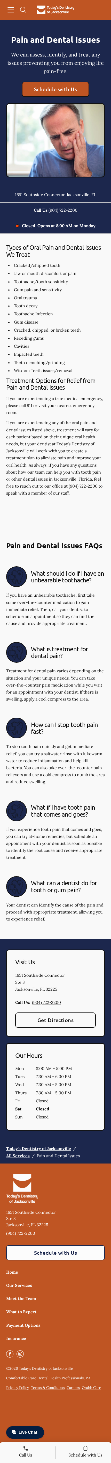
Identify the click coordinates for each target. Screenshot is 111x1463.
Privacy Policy (17, 1387)
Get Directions (55, 1020)
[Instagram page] (20, 1354)
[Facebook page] (9, 1354)
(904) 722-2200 (63, 210)
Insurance (16, 1338)
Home (12, 1272)
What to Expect (21, 1311)
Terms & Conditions (48, 1387)
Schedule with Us (55, 89)
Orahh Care (91, 1387)
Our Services (19, 1285)
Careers (73, 1387)
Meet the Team (21, 1298)
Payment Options (23, 1325)
